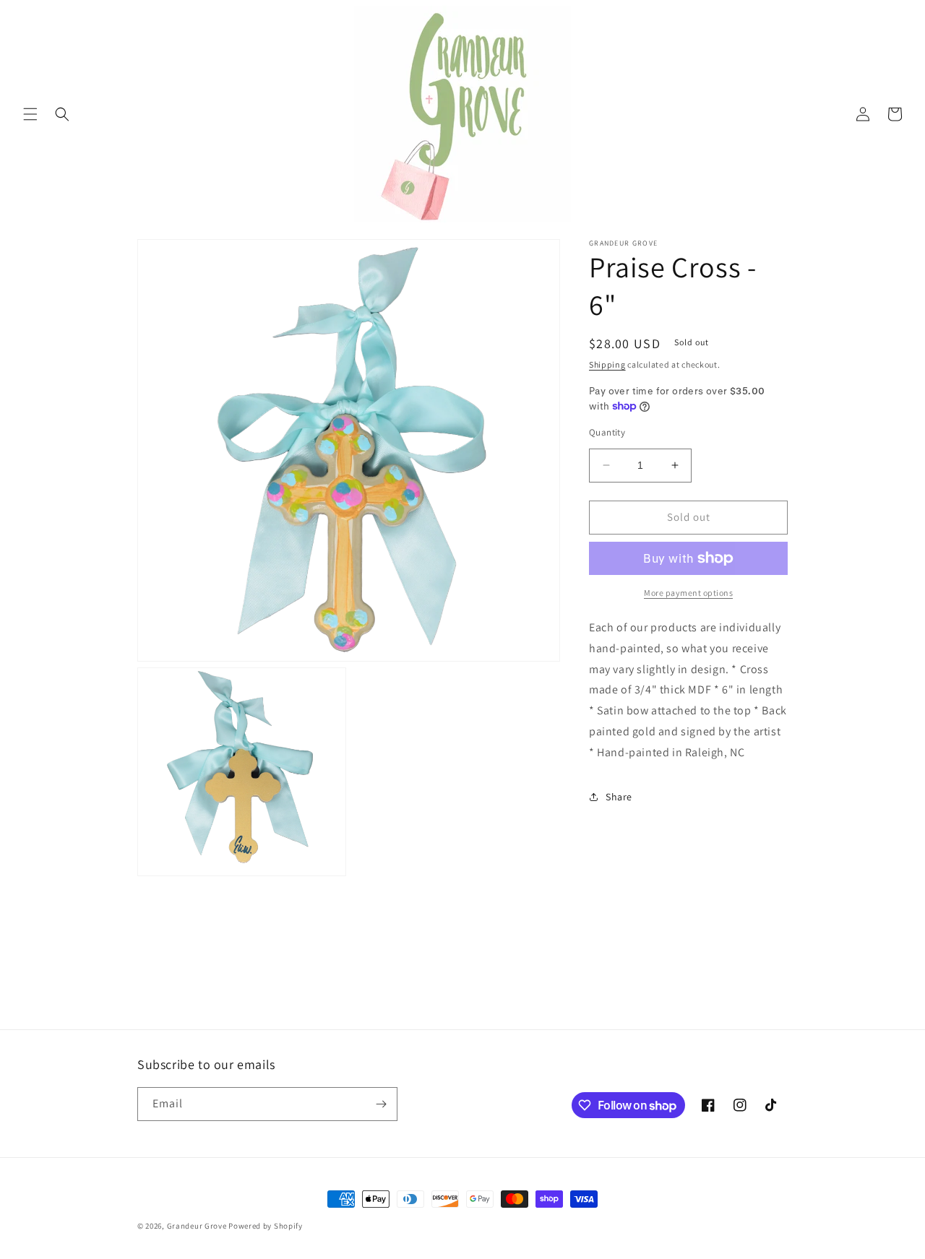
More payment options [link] (688, 592)
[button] (30, 114)
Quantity (607, 432)
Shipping (607, 364)
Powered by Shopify (265, 1226)
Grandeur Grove (197, 1226)
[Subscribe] (381, 1104)
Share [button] (619, 796)
